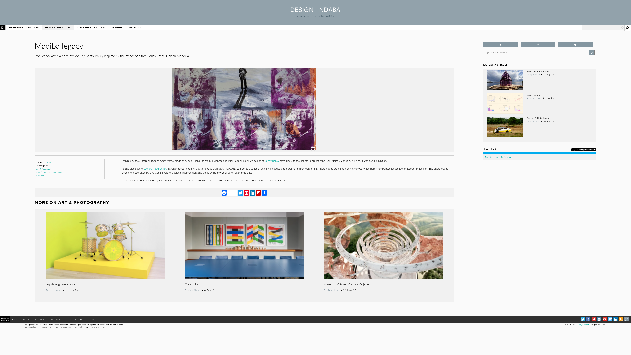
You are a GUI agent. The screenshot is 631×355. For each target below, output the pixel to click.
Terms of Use (92, 319)
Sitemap (78, 319)
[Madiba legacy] (244, 151)
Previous (97, 126)
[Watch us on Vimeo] (610, 319)
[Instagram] (599, 319)
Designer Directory (126, 27)
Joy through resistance (61, 284)
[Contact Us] (626, 319)
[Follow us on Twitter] (500, 44)
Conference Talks (91, 27)
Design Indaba (583, 324)
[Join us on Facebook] (538, 44)
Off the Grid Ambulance (539, 118)
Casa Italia (191, 284)
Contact (26, 319)
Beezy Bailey (271, 161)
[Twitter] (240, 193)
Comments (41, 175)
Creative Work (42, 172)
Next (391, 126)
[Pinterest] (246, 193)
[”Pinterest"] (575, 44)
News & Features (58, 27)
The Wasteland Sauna (538, 71)
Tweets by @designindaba (498, 157)
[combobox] (603, 27)
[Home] (315, 11)
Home (3, 27)
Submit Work (55, 319)
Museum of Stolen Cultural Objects (346, 284)
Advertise (40, 319)
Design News (56, 172)
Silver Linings (533, 94)
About (15, 319)
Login (68, 319)
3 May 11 (47, 162)
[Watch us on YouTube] (605, 319)
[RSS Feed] (621, 319)
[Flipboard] (258, 193)
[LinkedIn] (252, 193)
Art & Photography (44, 168)
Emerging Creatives (24, 27)
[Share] (264, 193)
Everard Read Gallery (155, 168)
